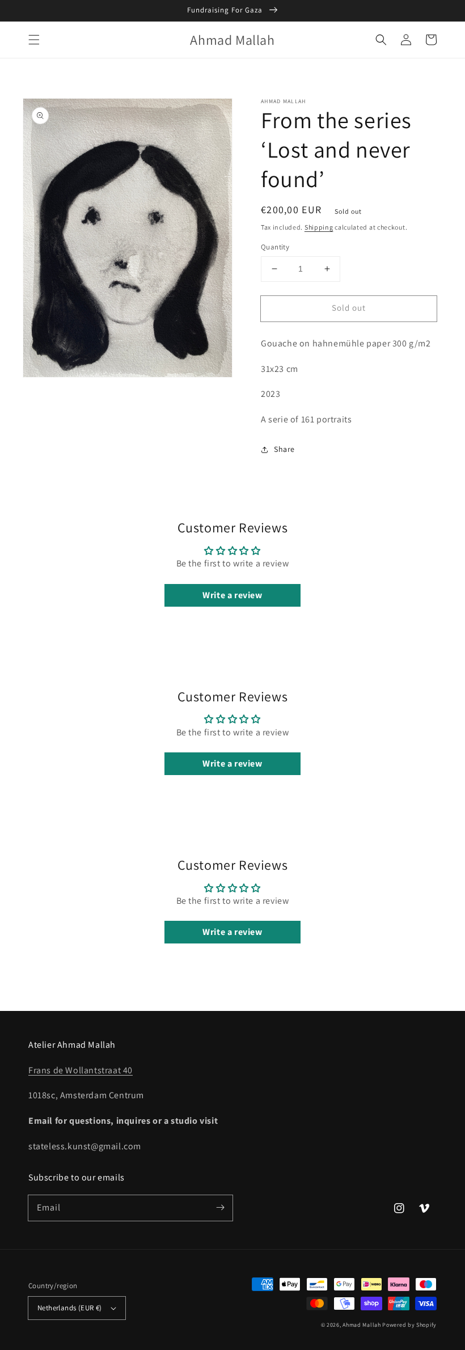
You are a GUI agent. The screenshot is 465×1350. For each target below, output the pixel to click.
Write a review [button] (232, 595)
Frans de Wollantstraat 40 (80, 1070)
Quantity (275, 247)
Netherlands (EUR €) (69, 1308)
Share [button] (284, 449)
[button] (34, 39)
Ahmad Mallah (362, 1324)
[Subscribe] (220, 1207)
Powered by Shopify (409, 1324)
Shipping (319, 227)
